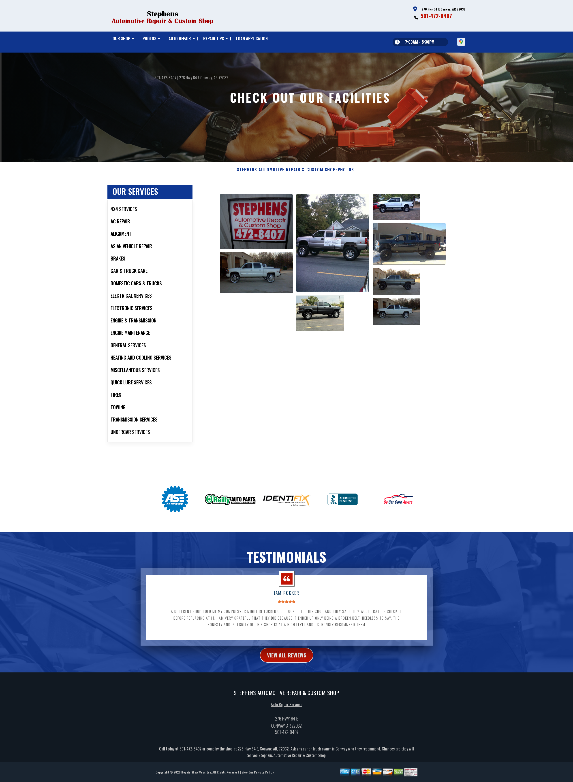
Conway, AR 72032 (214, 78)
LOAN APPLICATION (252, 38)
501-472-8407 (436, 16)
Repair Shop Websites (196, 772)
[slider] (286, 601)
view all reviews (286, 655)
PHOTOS (149, 38)
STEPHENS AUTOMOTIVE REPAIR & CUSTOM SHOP (286, 169)
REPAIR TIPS (213, 38)
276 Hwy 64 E (189, 78)
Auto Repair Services (286, 704)
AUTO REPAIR (180, 38)
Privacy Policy (264, 772)
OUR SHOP (121, 38)
